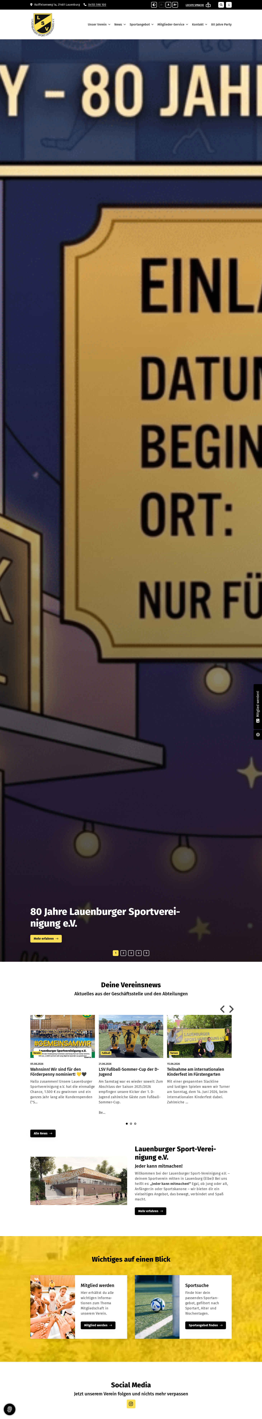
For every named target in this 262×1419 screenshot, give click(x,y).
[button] (116, 953)
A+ (175, 4)
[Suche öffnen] (221, 5)
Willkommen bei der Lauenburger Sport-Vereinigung (97, 925)
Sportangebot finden (203, 1325)
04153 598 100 (97, 4)
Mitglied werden (95, 1325)
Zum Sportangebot (47, 938)
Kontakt (198, 24)
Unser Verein (97, 24)
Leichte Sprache (195, 5)
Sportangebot (140, 24)
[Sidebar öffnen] (229, 5)
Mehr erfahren (148, 1211)
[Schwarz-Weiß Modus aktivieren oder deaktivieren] (154, 5)
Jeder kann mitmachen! (81, 915)
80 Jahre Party (221, 24)
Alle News (41, 1133)
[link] (62, 1066)
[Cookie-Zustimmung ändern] (9, 1409)
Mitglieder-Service (170, 24)
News (118, 24)
